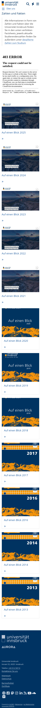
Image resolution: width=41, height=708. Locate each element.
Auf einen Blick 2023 (14, 205)
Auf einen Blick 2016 (16, 474)
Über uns (10, 8)
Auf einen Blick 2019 (16, 358)
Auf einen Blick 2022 (14, 243)
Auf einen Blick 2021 (14, 281)
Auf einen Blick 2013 (16, 551)
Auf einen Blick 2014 (16, 513)
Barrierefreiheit (8, 683)
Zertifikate (6, 686)
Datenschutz (6, 679)
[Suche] (27, 4)
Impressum (6, 675)
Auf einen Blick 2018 (16, 397)
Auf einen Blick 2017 (16, 435)
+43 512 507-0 (14, 668)
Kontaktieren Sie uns (10, 671)
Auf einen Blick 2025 (14, 128)
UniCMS (11, 704)
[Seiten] (37, 4)
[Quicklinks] (33, 4)
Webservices (18, 704)
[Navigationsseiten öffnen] (3, 8)
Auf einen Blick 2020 (16, 320)
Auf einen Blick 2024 (14, 166)
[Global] (32, 3)
